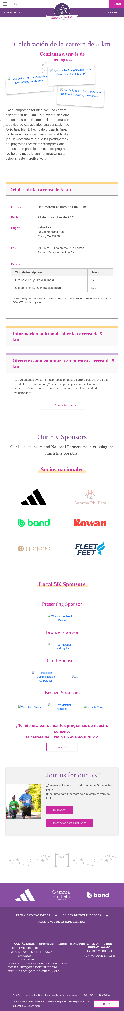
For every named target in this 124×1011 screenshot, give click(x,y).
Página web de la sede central (62, 921)
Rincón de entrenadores (82, 915)
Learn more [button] (34, 1006)
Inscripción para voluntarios (69, 822)
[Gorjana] (34, 548)
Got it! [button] (106, 1004)
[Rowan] (90, 523)
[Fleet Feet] (90, 548)
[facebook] (74, 984)
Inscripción (59, 809)
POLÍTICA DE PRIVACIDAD (97, 995)
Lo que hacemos (11, 12)
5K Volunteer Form (64, 405)
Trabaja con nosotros (33, 915)
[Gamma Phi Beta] (90, 497)
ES (16, 4)
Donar (117, 3)
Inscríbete (112, 12)
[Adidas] (34, 497)
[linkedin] (62, 984)
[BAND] (34, 523)
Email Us (62, 746)
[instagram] (50, 984)
